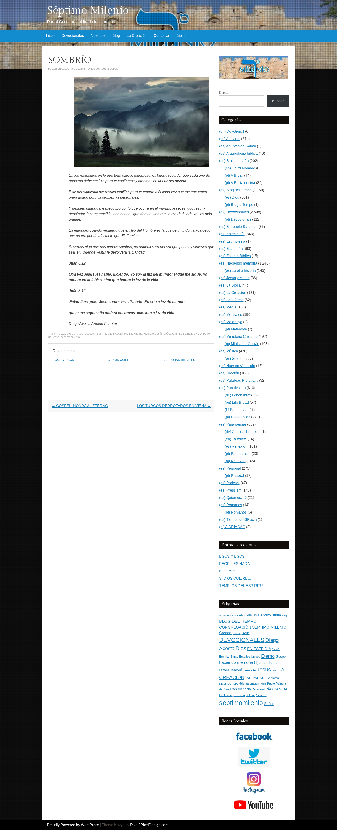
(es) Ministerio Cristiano (238, 336)
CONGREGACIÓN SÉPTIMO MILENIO (252, 627)
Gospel (281, 656)
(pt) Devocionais (238, 219)
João (167, 333)
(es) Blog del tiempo (235, 190)
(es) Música (228, 351)
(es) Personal (230, 468)
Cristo (237, 633)
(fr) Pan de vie (236, 410)
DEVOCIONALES (121, 333)
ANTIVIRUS (248, 615)
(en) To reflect (236, 439)
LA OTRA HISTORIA (257, 678)
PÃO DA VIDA (276, 689)
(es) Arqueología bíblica (238, 153)
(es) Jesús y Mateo (234, 278)
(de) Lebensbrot (237, 395)
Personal (258, 689)
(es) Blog (232, 197)
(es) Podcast (229, 483)
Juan (174, 333)
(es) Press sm (230, 490)
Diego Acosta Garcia (104, 68)
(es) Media (227, 307)
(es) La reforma (231, 300)
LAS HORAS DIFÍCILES (179, 359)
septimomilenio (70, 337)
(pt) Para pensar (238, 454)
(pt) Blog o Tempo (239, 205)
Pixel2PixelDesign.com (149, 825)
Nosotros (98, 36)
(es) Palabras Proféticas (238, 380)
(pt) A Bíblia (234, 175)
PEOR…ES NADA (234, 564)
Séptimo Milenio (88, 10)
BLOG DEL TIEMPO (238, 621)
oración (254, 683)
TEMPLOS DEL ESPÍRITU (241, 586)
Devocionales (72, 36)
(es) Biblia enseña (234, 161)
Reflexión (226, 695)
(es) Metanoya (230, 322)
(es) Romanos (230, 505)
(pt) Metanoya (236, 329)
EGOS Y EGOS (63, 359)
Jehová (236, 670)
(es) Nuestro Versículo (237, 366)
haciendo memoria (236, 662)
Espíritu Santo (228, 656)
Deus (246, 633)
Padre (271, 683)
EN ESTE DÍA (259, 649)
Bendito (264, 615)
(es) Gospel (234, 358)
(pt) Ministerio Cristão (242, 344)
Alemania (225, 615)
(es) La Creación (232, 293)
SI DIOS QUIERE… (121, 359)
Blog (116, 36)
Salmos (250, 695)
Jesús (159, 333)
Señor (269, 703)
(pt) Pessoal (234, 476)
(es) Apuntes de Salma (237, 146)
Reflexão (239, 695)
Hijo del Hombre (143, 333)
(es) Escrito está (232, 241)
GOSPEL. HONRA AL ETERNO (80, 406)
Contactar (161, 36)
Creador (225, 633)
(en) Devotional (231, 131)
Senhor (261, 695)
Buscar (225, 93)
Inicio (50, 36)
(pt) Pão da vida (237, 417)
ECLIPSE (227, 571)
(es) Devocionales (90, 333)
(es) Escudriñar (231, 249)
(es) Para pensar (232, 424)
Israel (224, 670)
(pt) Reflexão (235, 461)
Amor (235, 615)
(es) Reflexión (236, 446)
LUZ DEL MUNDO (190, 333)
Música (243, 683)
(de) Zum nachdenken (242, 432)
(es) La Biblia (230, 285)
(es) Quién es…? (233, 498)
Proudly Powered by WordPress (73, 825)
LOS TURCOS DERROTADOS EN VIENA (174, 406)
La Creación (137, 36)
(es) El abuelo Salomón (238, 227)
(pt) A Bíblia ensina (240, 183)
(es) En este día (232, 234)
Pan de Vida (240, 689)
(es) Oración (229, 373)
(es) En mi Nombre (240, 168)
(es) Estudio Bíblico (235, 256)
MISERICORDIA (228, 683)
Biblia (181, 36)
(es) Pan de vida (232, 388)
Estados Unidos (249, 656)
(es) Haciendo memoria (238, 263)
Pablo (263, 683)
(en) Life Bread (237, 402)
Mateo (275, 678)
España (276, 649)
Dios (240, 648)
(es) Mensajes (230, 314)
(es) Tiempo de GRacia (238, 520)
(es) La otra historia (240, 271)
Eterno (268, 656)
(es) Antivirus (229, 139)
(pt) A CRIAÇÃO (232, 527)
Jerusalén (249, 670)
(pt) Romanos (236, 512)
